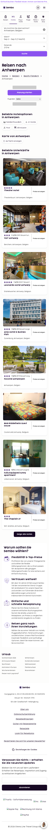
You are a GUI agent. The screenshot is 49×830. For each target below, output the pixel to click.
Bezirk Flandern (31, 76)
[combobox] (22, 31)
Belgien (15, 76)
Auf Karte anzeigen (14, 141)
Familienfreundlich (13, 122)
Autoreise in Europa (9, 667)
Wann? (6, 37)
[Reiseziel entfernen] (44, 29)
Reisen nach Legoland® (10, 673)
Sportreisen (6, 664)
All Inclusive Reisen (8, 661)
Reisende (8, 45)
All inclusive (21, 128)
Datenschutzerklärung (24, 714)
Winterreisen (29, 658)
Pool (8, 128)
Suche (24, 53)
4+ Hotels (32, 122)
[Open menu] (44, 7)
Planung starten (24, 92)
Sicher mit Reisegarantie (24, 724)
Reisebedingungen (24, 719)
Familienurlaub (30, 667)
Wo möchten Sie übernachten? (16, 28)
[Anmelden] (38, 7)
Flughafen (11, 99)
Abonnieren (24, 787)
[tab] (5, 19)
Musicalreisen (30, 670)
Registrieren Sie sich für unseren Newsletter (24, 741)
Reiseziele (24, 729)
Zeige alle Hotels (24, 534)
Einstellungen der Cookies (26, 750)
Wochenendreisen (8, 670)
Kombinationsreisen (32, 661)
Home (5, 76)
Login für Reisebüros (24, 733)
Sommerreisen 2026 (9, 658)
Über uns (24, 709)
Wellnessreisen (30, 664)
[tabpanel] (24, 41)
